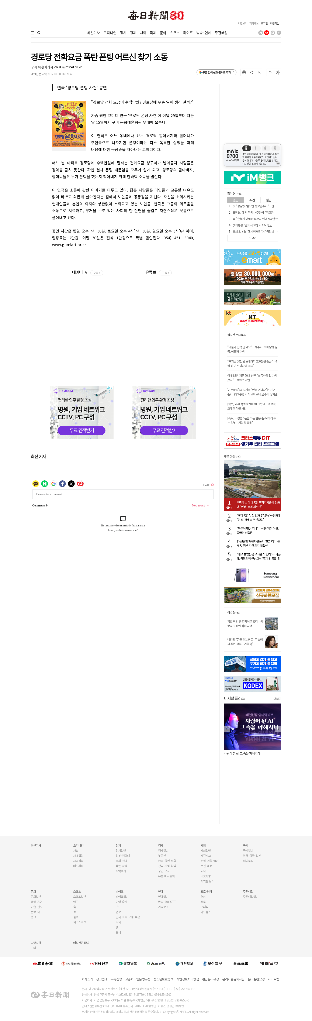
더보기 (277, 699)
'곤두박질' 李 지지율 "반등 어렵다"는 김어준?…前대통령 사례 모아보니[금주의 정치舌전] (252, 394)
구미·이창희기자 (42, 66)
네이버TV (86, 272)
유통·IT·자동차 (166, 875)
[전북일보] (240, 964)
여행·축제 (121, 901)
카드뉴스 (206, 911)
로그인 (264, 23)
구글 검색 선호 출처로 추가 (216, 72)
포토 (203, 901)
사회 (143, 32)
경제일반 (163, 850)
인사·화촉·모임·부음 (128, 916)
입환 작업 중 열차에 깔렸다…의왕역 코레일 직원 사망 (245, 623)
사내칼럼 (78, 855)
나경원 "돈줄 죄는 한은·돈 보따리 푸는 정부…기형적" (245, 641)
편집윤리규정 (210, 979)
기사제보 (254, 23)
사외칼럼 (78, 860)
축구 (75, 906)
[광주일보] (156, 963)
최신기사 (93, 32)
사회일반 (206, 850)
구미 (33, 947)
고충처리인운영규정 (137, 979)
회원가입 (274, 23)
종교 (33, 916)
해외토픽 (248, 860)
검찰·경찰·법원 (209, 860)
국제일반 (248, 850)
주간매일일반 (250, 896)
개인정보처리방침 (187, 979)
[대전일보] (184, 963)
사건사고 (206, 855)
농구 (75, 911)
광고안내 (101, 979)
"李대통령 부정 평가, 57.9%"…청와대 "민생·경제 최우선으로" (258, 517)
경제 (133, 32)
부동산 (162, 855)
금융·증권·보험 (167, 860)
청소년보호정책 (163, 979)
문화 (163, 32)
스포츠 (174, 32)
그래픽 (204, 906)
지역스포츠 (79, 922)
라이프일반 (122, 896)
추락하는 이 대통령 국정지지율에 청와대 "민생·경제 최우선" (258, 504)
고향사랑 (36, 942)
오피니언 (109, 32)
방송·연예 (203, 32)
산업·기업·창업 (167, 865)
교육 (203, 870)
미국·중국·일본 (252, 855)
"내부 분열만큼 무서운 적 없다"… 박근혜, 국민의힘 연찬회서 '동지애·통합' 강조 (259, 556)
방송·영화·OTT (167, 901)
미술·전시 (36, 906)
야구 (75, 901)
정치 (123, 32)
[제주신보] (269, 964)
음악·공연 (36, 901)
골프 (75, 916)
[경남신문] (99, 963)
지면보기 (242, 23)
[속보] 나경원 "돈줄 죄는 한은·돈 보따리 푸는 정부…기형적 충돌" (251, 420)
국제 (153, 32)
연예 (160, 891)
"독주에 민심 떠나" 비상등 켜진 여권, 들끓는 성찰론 (257, 530)
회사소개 (87, 979)
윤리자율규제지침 (233, 979)
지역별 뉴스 (207, 881)
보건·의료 (206, 865)
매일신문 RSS (81, 942)
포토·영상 (206, 891)
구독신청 (116, 979)
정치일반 (121, 850)
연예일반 (163, 896)
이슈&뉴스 (233, 612)
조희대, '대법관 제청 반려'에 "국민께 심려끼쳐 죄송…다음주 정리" (270, 231)
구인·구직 (164, 870)
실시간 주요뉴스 (236, 334)
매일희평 (78, 865)
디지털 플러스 (234, 698)
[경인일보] (128, 963)
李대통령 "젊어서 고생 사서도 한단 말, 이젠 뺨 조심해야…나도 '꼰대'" (272, 225)
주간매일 (221, 32)
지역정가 (121, 870)
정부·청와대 (123, 855)
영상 (203, 896)
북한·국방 (121, 865)
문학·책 (35, 911)
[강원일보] (71, 963)
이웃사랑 (206, 875)
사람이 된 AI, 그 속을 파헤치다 (242, 753)
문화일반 (36, 896)
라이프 (188, 32)
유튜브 (157, 272)
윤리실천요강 (256, 979)
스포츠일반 (79, 896)
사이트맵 (273, 979)
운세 (118, 932)
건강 (118, 911)
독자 (118, 922)
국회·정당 (121, 860)
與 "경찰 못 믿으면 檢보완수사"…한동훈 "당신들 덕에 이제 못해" (270, 206)
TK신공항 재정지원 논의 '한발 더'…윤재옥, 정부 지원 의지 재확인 (258, 543)
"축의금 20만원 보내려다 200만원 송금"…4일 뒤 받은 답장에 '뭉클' (252, 363)
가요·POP (163, 906)
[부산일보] (213, 963)
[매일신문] (43, 963)
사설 (75, 850)
